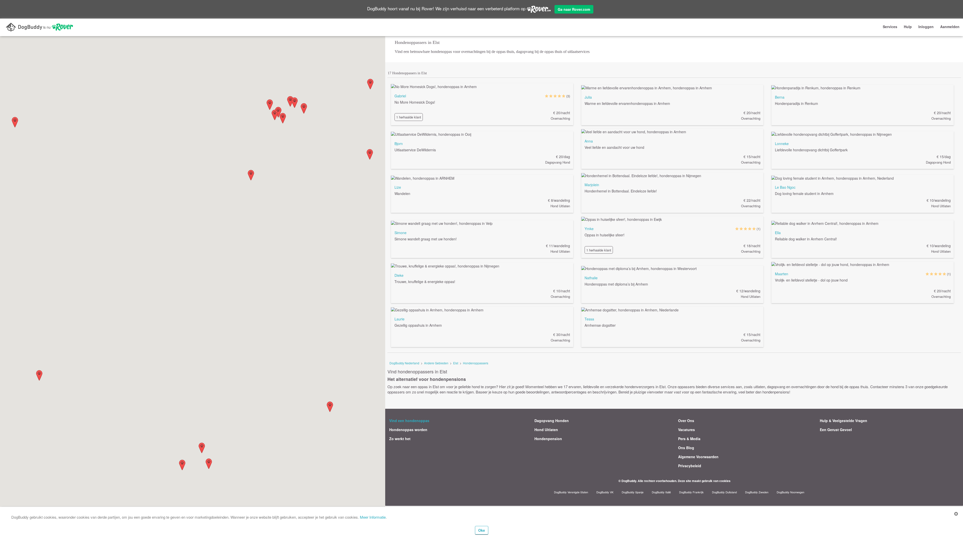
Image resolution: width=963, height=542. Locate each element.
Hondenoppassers (475, 363)
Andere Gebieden (436, 363)
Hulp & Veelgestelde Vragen (843, 420)
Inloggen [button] (926, 26)
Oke (481, 530)
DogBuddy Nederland (404, 363)
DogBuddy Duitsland (724, 492)
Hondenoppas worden (408, 429)
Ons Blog (686, 447)
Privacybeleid (689, 465)
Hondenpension (548, 438)
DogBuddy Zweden (756, 492)
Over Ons (686, 420)
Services (890, 26)
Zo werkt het (400, 438)
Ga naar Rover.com (574, 9)
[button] (283, 118)
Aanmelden (949, 26)
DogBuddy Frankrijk (691, 492)
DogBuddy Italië (661, 492)
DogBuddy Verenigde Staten (571, 492)
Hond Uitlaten (546, 429)
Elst (455, 363)
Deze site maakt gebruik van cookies (704, 481)
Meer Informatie (373, 517)
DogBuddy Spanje (633, 492)
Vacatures (686, 429)
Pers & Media (689, 438)
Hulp (908, 26)
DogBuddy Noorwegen (790, 492)
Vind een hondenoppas (409, 420)
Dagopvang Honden (551, 420)
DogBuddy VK (604, 492)
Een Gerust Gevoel (836, 429)
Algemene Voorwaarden (698, 456)
